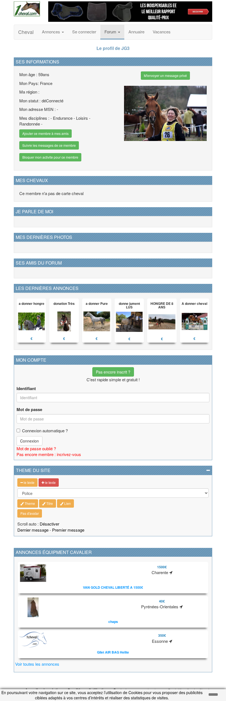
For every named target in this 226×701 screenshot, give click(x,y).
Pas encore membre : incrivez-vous (49, 454)
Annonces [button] (51, 31)
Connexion (29, 441)
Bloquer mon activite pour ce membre (50, 157)
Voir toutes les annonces (37, 664)
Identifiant (26, 388)
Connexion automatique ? (45, 430)
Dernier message (33, 530)
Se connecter (84, 31)
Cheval (26, 31)
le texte (28, 482)
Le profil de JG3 (113, 48)
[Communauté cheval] (27, 8)
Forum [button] (110, 31)
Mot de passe (29, 409)
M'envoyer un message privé (165, 75)
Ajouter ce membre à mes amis (45, 133)
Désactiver (49, 524)
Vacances (162, 31)
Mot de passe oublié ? (36, 448)
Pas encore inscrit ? (113, 372)
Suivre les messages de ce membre (49, 145)
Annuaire (136, 31)
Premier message (68, 530)
